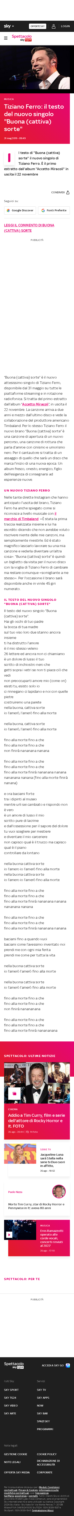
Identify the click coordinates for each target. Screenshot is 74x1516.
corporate (44, 1472)
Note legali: (11, 1445)
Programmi (45, 1429)
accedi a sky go (53, 1365)
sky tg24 (10, 1397)
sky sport (11, 1389)
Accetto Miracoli (35, 404)
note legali (12, 1462)
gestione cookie (15, 1454)
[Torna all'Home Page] (22, 38)
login (65, 26)
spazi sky (43, 1421)
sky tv (41, 1389)
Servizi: (41, 1381)
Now (40, 1405)
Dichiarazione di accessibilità (48, 1462)
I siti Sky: (9, 1381)
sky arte (10, 1413)
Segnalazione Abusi (43, 1510)
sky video (11, 1405)
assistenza (21, 1495)
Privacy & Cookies (28, 1490)
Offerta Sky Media (17, 1472)
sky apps (43, 1397)
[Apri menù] (5, 38)
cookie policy (47, 1454)
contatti (33, 1495)
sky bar (42, 1413)
